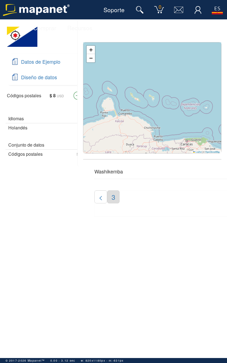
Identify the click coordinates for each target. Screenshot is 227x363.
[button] (91, 50)
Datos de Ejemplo (40, 61)
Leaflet (198, 151)
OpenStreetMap (212, 151)
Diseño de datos (39, 77)
